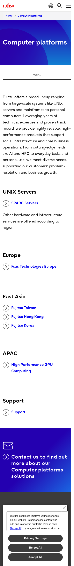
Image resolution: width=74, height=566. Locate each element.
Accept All (35, 557)
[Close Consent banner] (64, 508)
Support (18, 412)
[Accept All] (16, 528)
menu (49, 75)
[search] (59, 5)
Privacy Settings (35, 538)
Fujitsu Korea (22, 325)
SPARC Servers (24, 203)
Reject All (35, 547)
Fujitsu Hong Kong (27, 317)
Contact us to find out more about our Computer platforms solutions (39, 466)
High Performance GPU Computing (32, 368)
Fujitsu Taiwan (23, 308)
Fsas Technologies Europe (34, 266)
